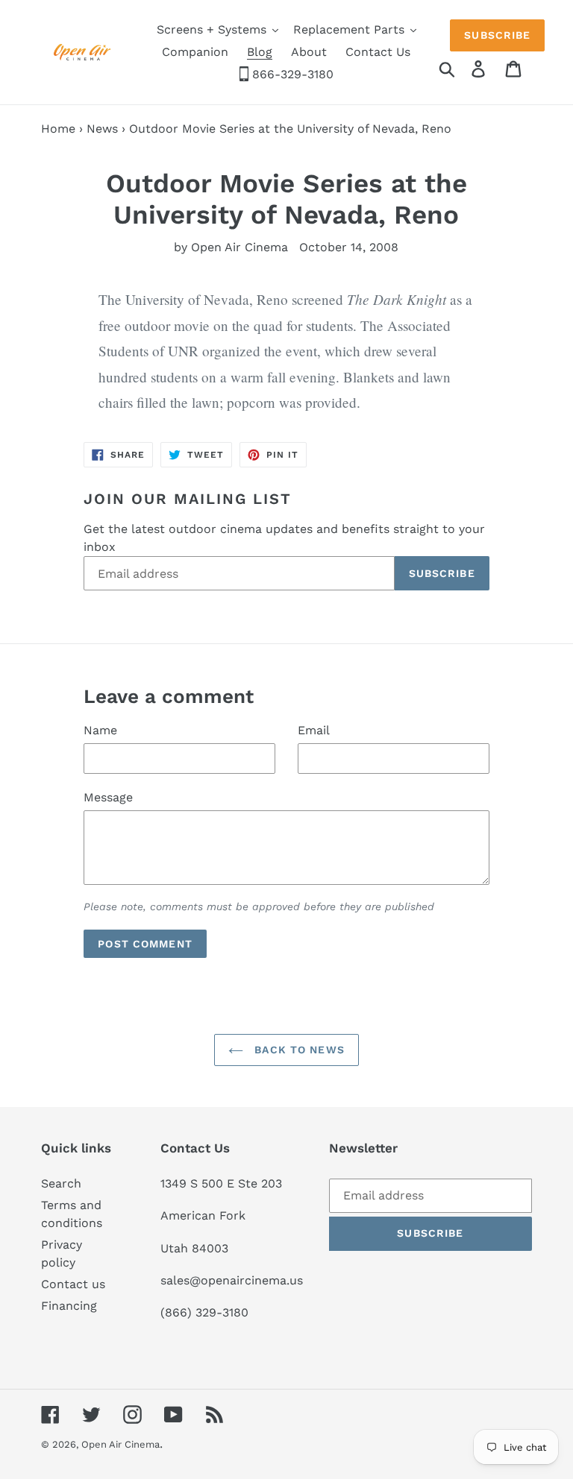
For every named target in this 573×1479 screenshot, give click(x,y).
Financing (69, 1306)
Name (100, 730)
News (102, 129)
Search (61, 1183)
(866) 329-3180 (204, 1312)
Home (58, 129)
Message (108, 797)
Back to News (298, 1050)
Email (314, 730)
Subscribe (497, 35)
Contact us (73, 1284)
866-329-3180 (291, 74)
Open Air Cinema (120, 1444)
